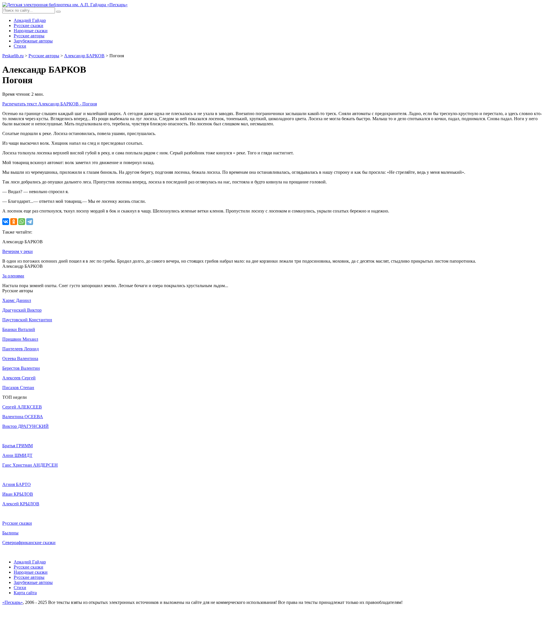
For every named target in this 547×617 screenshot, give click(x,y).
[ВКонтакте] (5, 221)
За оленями (13, 275)
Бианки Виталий (18, 329)
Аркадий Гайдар (30, 20)
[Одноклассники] (13, 221)
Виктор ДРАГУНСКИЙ (25, 426)
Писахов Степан (18, 387)
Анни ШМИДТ (17, 455)
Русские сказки (28, 25)
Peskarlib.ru (13, 55)
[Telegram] (29, 221)
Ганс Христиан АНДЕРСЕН (30, 465)
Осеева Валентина (20, 358)
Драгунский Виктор (22, 310)
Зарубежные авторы (33, 40)
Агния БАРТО (16, 484)
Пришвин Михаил (20, 339)
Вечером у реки (17, 251)
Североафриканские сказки (29, 542)
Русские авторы (29, 35)
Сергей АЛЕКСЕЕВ (22, 406)
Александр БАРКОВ (84, 55)
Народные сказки (31, 30)
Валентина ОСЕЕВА (22, 416)
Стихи (20, 46)
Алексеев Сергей (19, 377)
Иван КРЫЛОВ (17, 494)
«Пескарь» (12, 602)
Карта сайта (25, 592)
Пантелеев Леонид (20, 348)
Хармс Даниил (16, 300)
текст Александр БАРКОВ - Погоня (49, 103)
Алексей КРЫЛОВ (20, 503)
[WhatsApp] (21, 221)
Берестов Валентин (21, 368)
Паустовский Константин (27, 319)
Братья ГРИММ (17, 445)
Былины (10, 532)
